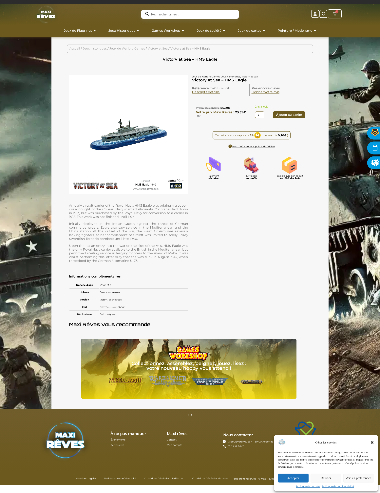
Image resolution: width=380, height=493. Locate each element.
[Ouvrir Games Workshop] (182, 30)
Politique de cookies (308, 486)
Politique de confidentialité (338, 486)
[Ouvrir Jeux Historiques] (137, 30)
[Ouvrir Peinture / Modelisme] (314, 30)
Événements (117, 439)
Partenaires (117, 444)
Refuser (326, 478)
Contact (172, 439)
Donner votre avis (265, 92)
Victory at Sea (158, 48)
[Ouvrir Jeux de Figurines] (94, 30)
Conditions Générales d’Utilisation (164, 478)
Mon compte (174, 444)
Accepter (293, 478)
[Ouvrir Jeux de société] (224, 30)
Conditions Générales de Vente (210, 478)
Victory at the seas (111, 299)
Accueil (74, 48)
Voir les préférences (358, 478)
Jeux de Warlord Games (127, 48)
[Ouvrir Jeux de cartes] (263, 30)
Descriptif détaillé (206, 92)
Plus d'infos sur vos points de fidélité (253, 146)
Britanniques (107, 314)
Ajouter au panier (289, 114)
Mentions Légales (86, 478)
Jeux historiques (95, 48)
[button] (372, 442)
